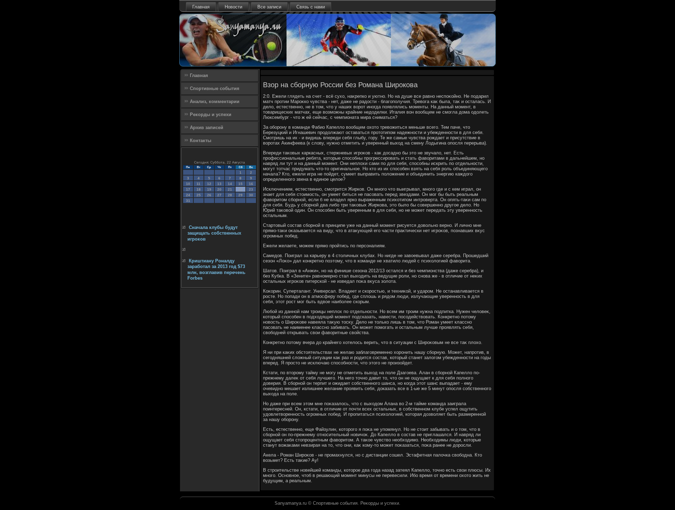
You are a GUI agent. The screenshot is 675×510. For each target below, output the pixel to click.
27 (219, 195)
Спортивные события (214, 88)
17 (188, 189)
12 (209, 184)
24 (188, 195)
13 (219, 184)
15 (240, 184)
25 (199, 195)
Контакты (200, 140)
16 (251, 184)
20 (219, 189)
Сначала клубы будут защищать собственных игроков (214, 233)
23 (251, 189)
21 (230, 189)
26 (209, 195)
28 (230, 195)
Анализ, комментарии (214, 101)
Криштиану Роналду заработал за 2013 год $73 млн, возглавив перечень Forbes (216, 269)
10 (188, 184)
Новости (233, 6)
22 (240, 189)
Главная (201, 6)
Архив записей (206, 127)
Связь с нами (310, 6)
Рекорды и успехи (210, 114)
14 (230, 184)
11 (198, 184)
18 (199, 189)
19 (209, 189)
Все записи (269, 6)
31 (188, 201)
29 (240, 195)
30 (251, 195)
